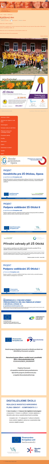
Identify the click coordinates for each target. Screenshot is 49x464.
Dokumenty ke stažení (6, 147)
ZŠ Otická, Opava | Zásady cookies (10, 461)
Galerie (2, 144)
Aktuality (5, 14)
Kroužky (3, 138)
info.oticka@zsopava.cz (5, 11)
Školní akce (3, 141)
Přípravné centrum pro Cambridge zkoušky (6, 131)
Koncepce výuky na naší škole (8, 128)
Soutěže (3, 150)
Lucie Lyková (15, 20)
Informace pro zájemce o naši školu (8, 121)
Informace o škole (5, 117)
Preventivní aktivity (5, 135)
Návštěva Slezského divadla (6, 111)
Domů (1, 14)
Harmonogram (4, 124)
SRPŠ (2, 153)
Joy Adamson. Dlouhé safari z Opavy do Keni (37, 111)
